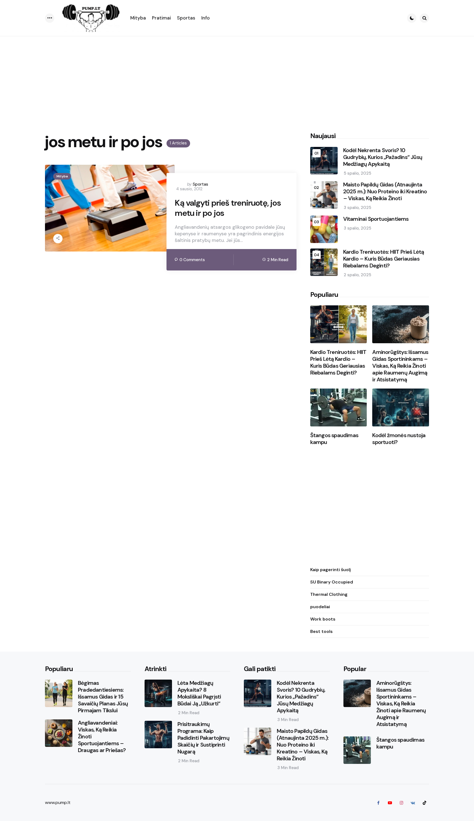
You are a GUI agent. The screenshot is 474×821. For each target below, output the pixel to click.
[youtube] (389, 802)
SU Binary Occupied (331, 582)
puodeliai (320, 607)
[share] (58, 238)
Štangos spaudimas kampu (334, 439)
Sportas (200, 184)
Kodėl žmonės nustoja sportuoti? (398, 439)
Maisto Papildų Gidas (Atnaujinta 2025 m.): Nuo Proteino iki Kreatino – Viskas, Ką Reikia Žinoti (385, 191)
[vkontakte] (412, 802)
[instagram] (401, 802)
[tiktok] (424, 802)
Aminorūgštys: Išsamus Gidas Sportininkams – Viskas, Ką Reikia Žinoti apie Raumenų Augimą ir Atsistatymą (400, 366)
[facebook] (378, 802)
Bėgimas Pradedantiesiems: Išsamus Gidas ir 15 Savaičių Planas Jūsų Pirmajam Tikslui (103, 697)
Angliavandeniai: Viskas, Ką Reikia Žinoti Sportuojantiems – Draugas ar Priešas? (102, 736)
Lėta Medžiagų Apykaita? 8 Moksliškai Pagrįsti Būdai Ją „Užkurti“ (199, 693)
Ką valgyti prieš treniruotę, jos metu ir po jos (228, 208)
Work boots (322, 619)
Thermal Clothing (329, 594)
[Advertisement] (237, 77)
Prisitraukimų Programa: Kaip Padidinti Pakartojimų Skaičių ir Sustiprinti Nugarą (203, 738)
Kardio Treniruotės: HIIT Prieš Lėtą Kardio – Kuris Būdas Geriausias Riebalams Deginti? (383, 258)
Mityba (62, 176)
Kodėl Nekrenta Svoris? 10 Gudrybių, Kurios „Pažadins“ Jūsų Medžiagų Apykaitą (382, 157)
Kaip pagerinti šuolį (330, 570)
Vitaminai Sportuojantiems (376, 219)
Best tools (321, 631)
